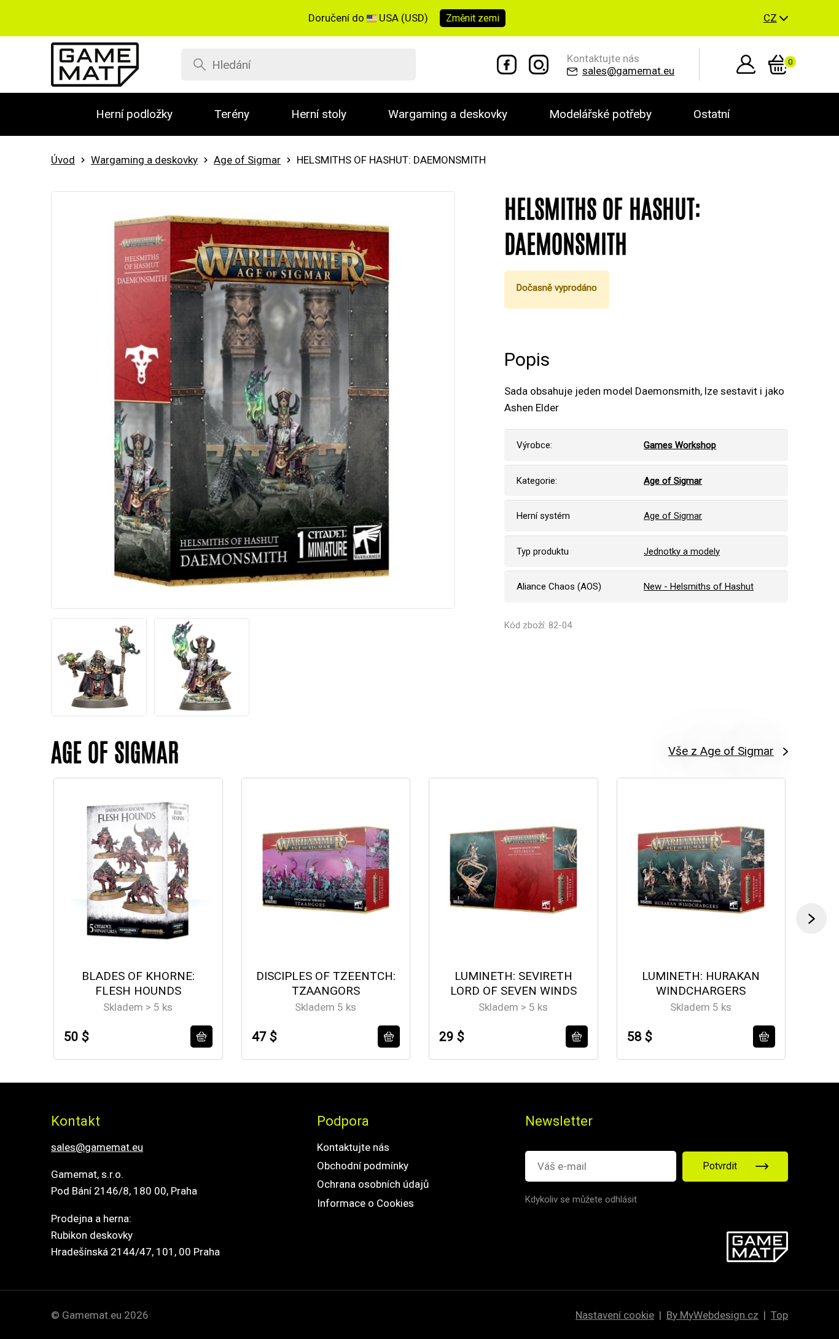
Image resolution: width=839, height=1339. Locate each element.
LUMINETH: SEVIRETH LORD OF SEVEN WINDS (513, 983)
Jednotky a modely (682, 551)
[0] (778, 65)
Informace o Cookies (365, 1203)
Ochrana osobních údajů (373, 1184)
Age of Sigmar (247, 160)
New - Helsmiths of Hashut (699, 586)
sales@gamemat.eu (97, 1147)
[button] (775, 18)
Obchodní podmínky (362, 1165)
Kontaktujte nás (353, 1147)
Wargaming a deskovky (144, 160)
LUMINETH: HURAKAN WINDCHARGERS (701, 983)
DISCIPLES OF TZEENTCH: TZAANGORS (326, 983)
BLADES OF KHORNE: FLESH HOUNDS (138, 983)
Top (779, 1315)
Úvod (63, 160)
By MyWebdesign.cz (712, 1315)
